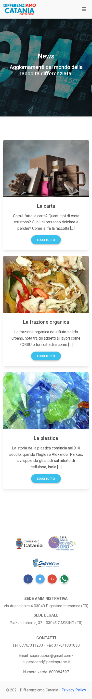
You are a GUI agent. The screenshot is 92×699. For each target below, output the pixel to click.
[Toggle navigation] (84, 9)
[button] (28, 579)
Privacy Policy (74, 690)
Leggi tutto (46, 240)
